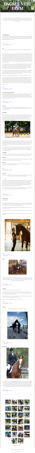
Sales (17, 11)
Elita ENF (3, 258)
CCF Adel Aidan (4, 346)
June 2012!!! (4, 288)
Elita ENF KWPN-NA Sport (5, 35)
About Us (13, 11)
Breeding (25, 11)
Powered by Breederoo (17, 451)
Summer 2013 (4, 173)
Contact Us (20, 11)
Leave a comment (5, 44)
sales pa (22, 280)
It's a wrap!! (4, 105)
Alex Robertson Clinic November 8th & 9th (8, 92)
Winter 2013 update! (5, 198)
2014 (3, 48)
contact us (29, 20)
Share (11, 44)
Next (31, 394)
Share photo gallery (17, 445)
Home (9, 11)
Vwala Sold (3, 307)
